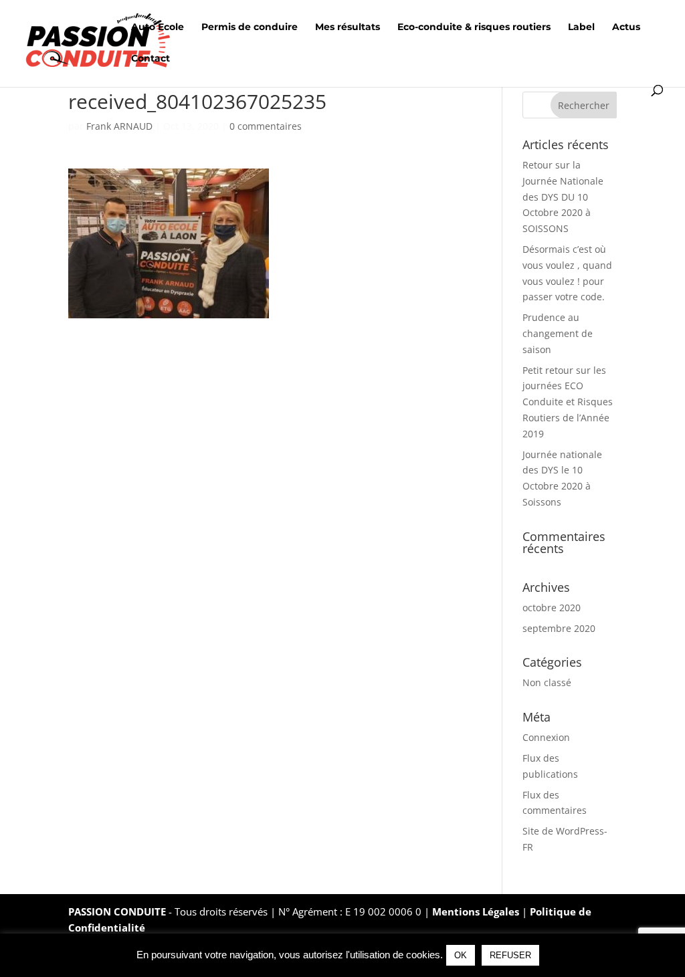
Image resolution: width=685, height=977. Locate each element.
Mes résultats (347, 27)
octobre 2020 (551, 607)
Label (581, 27)
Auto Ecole (157, 27)
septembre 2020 (558, 628)
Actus (626, 27)
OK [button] (460, 955)
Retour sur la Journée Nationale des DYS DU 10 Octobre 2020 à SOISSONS (562, 196)
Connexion (546, 737)
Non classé (546, 682)
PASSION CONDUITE (117, 911)
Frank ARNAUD (119, 126)
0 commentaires (265, 126)
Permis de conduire (249, 27)
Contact (150, 58)
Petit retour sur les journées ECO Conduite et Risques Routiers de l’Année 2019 (567, 402)
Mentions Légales (477, 911)
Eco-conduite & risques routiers (474, 27)
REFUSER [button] (510, 955)
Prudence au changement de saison (557, 333)
